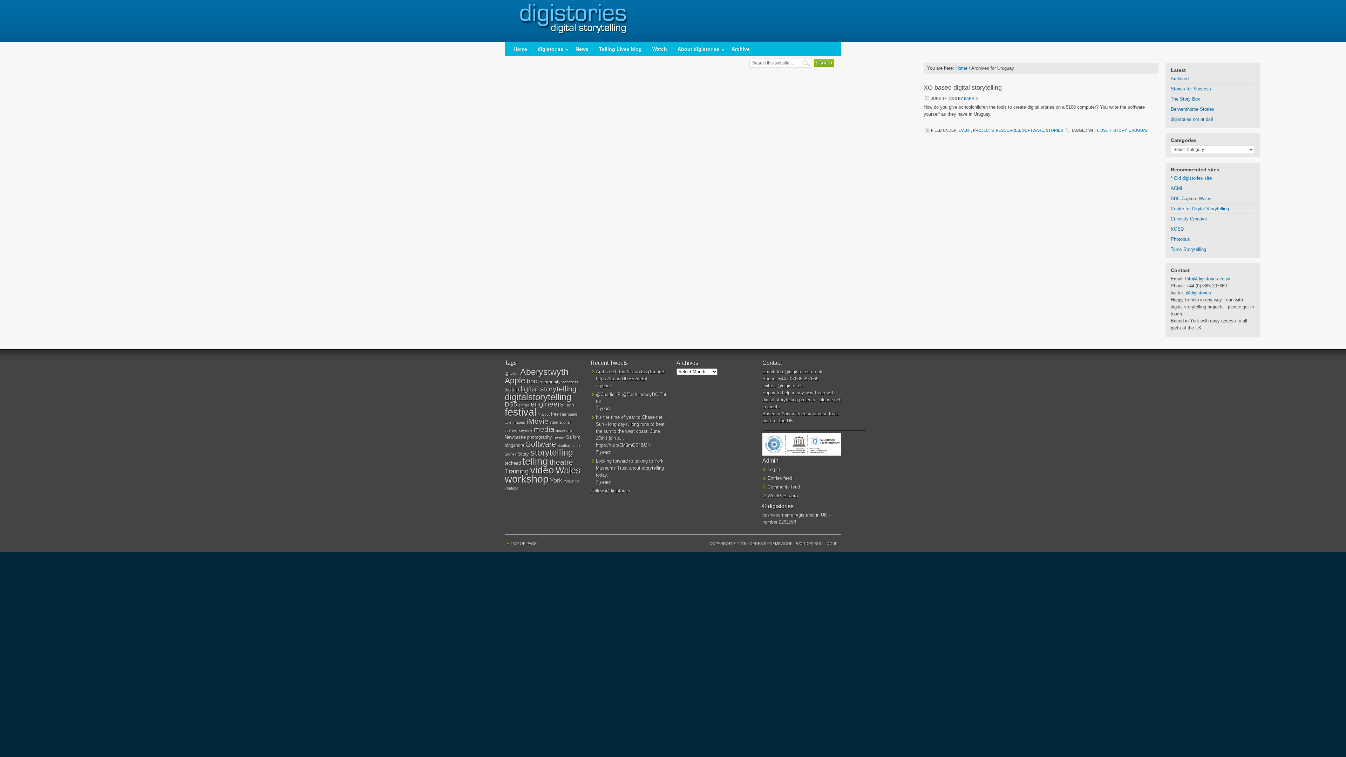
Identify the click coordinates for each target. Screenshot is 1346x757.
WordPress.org (783, 495)
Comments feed (784, 487)
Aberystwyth (544, 372)
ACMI (1176, 188)
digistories (673, 21)
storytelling (551, 452)
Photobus (1180, 239)
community (549, 381)
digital (511, 390)
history (1118, 130)
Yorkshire (572, 481)
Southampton (568, 445)
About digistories (695, 50)
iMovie (537, 421)
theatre (561, 462)
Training (517, 471)
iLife (508, 422)
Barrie (971, 98)
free (555, 414)
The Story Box (1185, 99)
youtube (511, 488)
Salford (573, 437)
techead (513, 463)
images (519, 422)
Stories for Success (1191, 88)
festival (520, 412)
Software (1033, 130)
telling (535, 461)
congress (570, 382)
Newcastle (515, 437)
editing (523, 405)
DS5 (1104, 130)
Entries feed (780, 478)
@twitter (512, 373)
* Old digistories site (1191, 178)
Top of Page (524, 543)
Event (965, 130)
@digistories (1198, 292)
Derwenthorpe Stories (1192, 109)
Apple (515, 380)
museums (564, 430)
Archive (741, 49)
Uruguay (1138, 130)
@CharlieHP (608, 394)
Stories (1054, 130)
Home (520, 49)
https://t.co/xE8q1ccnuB (640, 371)
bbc (532, 381)
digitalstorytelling (538, 397)
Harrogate (568, 414)
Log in (774, 469)
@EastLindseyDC (640, 394)
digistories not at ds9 (1192, 119)
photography (539, 437)
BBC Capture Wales (1191, 198)
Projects (983, 130)
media (544, 429)
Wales (568, 470)
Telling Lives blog (620, 49)
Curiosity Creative (1189, 218)
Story (523, 454)
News (582, 49)
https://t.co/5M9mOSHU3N (623, 445)
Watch (659, 49)
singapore (514, 445)
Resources (1008, 130)
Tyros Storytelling (1188, 249)
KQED (1177, 229)
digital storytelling (547, 389)
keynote (525, 430)
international (560, 422)
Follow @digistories (610, 490)
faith (569, 405)
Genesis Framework (771, 543)
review (559, 437)
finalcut (544, 414)
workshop (527, 479)
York (556, 480)
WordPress (808, 543)
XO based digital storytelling (963, 87)
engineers (547, 404)
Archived (1180, 78)
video (542, 470)
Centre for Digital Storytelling (1200, 208)
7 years (603, 385)
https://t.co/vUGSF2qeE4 (621, 378)
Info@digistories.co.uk (1208, 278)
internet (511, 430)
